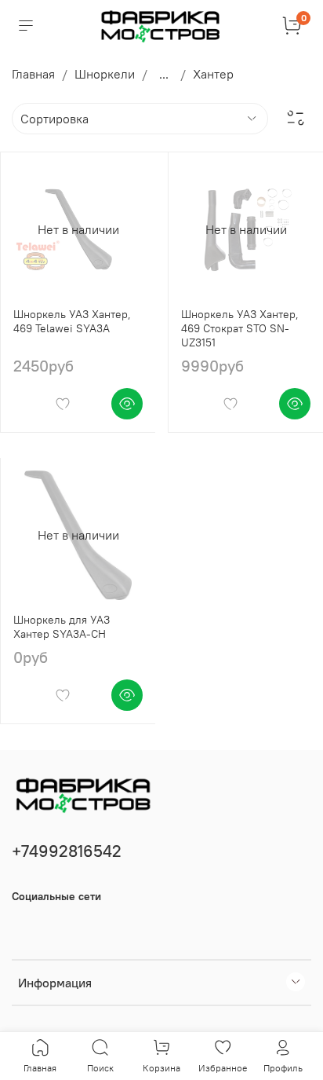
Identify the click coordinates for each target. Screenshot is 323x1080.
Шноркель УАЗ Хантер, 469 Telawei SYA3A (72, 321)
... (164, 74)
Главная (33, 74)
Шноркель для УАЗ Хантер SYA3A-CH (61, 627)
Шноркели (104, 74)
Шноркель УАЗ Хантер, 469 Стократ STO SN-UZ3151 (240, 328)
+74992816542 (67, 851)
